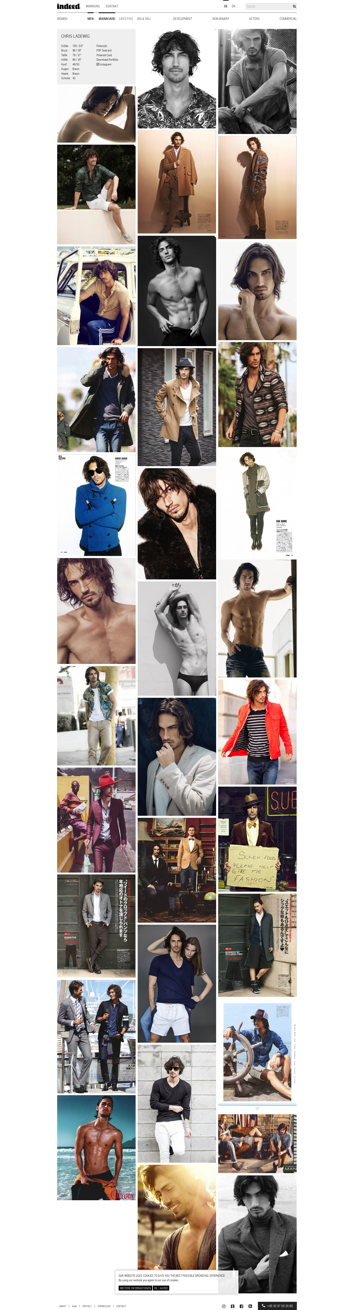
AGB (74, 1306)
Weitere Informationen (135, 1288)
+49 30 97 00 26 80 (279, 1306)
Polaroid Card (104, 55)
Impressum (104, 1306)
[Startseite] (68, 6)
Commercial (288, 18)
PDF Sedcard (103, 50)
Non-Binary (220, 18)
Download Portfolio (107, 59)
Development (182, 18)
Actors (254, 18)
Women (62, 18)
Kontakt (112, 6)
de (226, 6)
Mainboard (107, 18)
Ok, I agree (161, 1288)
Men (90, 18)
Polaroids (101, 46)
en (233, 6)
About (62, 1306)
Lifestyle (126, 18)
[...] (177, 78)
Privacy (87, 1306)
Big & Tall (144, 18)
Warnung (93, 6)
